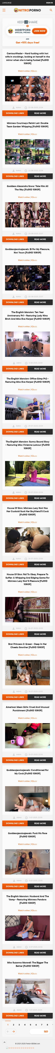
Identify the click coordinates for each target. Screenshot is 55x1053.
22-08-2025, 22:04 (35, 108)
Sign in (49, 3)
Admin (18, 108)
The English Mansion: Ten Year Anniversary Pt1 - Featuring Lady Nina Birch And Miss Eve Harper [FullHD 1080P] (27, 315)
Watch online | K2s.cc (27, 71)
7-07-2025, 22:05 (35, 818)
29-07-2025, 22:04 (35, 426)
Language (7, 3)
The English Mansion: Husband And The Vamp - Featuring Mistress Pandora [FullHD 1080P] (27, 899)
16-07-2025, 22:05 (36, 691)
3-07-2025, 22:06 (35, 947)
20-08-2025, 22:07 (35, 234)
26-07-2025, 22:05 (35, 559)
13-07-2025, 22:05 (36, 755)
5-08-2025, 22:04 (35, 363)
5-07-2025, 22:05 (35, 881)
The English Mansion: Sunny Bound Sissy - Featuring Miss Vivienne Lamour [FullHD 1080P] (27, 445)
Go (46, 1031)
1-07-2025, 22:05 (35, 1010)
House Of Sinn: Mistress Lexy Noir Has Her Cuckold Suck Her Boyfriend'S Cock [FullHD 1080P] (27, 511)
